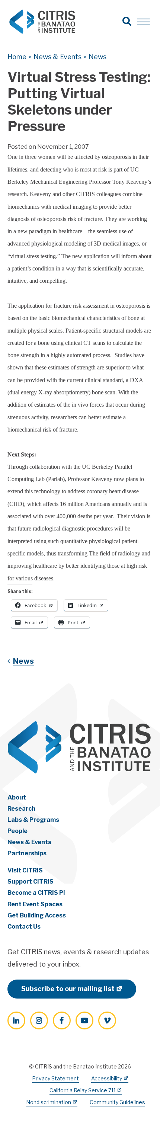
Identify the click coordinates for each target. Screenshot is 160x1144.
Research (21, 808)
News (23, 661)
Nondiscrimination (48, 1102)
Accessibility (106, 1078)
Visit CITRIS (25, 870)
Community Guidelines (117, 1102)
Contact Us (24, 926)
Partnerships (27, 853)
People (17, 830)
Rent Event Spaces (35, 904)
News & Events (29, 842)
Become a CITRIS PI (36, 892)
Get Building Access (36, 915)
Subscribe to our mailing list (68, 989)
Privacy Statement (55, 1078)
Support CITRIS (30, 881)
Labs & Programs (33, 819)
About (16, 797)
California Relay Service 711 (82, 1090)
